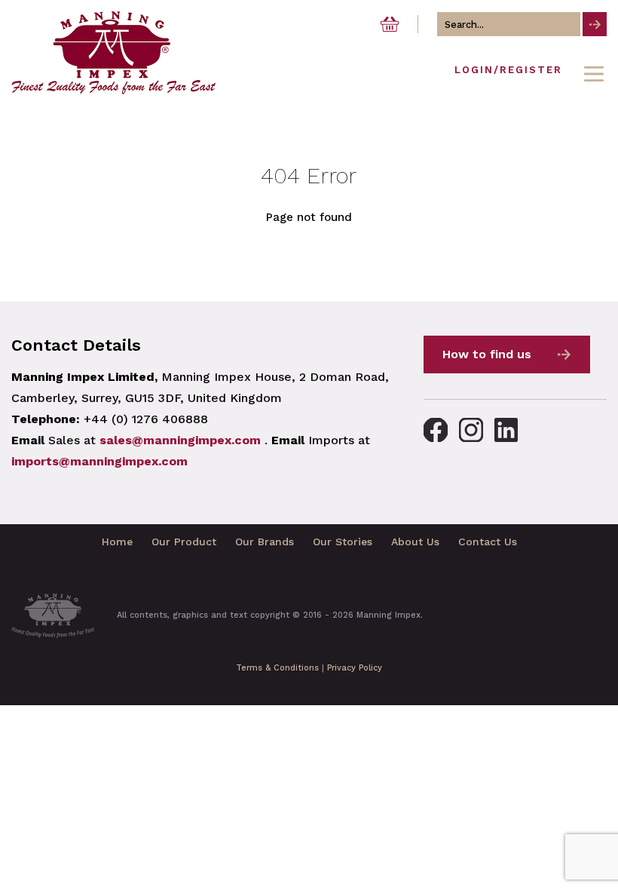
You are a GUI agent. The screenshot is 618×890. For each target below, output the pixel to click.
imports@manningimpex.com (99, 461)
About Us (415, 542)
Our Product (183, 542)
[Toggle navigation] (594, 74)
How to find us (486, 354)
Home (117, 542)
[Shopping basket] (390, 24)
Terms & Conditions (277, 668)
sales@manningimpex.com (180, 440)
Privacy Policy (354, 668)
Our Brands (264, 542)
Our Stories (342, 542)
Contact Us (487, 542)
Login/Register (508, 69)
